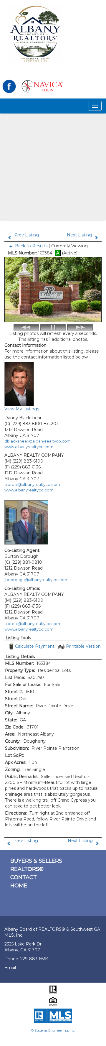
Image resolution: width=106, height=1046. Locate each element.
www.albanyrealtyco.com (28, 446)
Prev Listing (26, 235)
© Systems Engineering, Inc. (53, 1030)
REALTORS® (27, 869)
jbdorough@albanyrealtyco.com (35, 579)
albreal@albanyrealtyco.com (32, 484)
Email (10, 967)
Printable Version (83, 646)
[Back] (26, 327)
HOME (18, 885)
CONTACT (23, 877)
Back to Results (31, 246)
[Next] (80, 327)
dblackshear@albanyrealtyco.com (37, 441)
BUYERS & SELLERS (36, 861)
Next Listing (79, 235)
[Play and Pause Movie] (53, 327)
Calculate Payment (34, 646)
